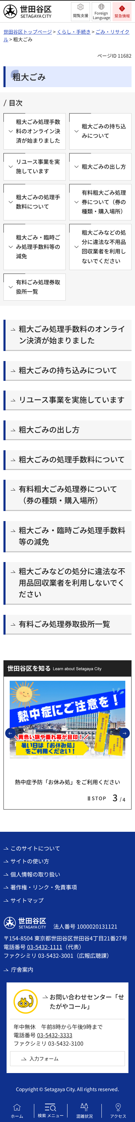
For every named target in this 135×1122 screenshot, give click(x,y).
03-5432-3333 (54, 1035)
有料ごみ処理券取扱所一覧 (64, 623)
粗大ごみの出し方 (49, 429)
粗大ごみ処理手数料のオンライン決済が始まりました (72, 334)
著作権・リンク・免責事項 (43, 887)
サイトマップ (27, 900)
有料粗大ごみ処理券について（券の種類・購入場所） (68, 494)
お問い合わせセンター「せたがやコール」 (87, 1001)
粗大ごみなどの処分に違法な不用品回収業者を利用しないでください (72, 582)
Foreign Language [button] (101, 15)
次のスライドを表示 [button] (129, 733)
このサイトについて (35, 848)
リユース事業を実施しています (72, 399)
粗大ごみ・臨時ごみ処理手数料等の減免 (72, 535)
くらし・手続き (74, 31)
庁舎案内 (22, 969)
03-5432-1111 (44, 947)
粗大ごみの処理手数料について (72, 458)
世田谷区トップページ (27, 31)
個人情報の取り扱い (35, 874)
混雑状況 (84, 1116)
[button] (80, 11)
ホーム (17, 1116)
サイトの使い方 (29, 861)
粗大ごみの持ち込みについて (68, 369)
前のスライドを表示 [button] (15, 733)
